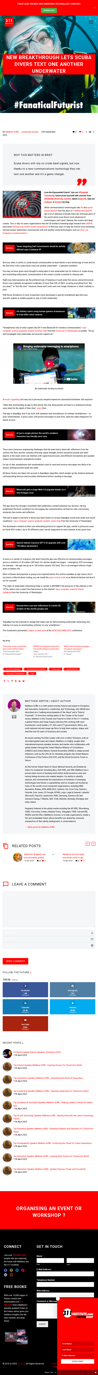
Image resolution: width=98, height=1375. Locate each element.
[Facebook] (4, 681)
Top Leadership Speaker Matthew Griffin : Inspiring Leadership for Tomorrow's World (51, 1091)
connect (67, 199)
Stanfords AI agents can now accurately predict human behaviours (34, 857)
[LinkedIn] (20, 681)
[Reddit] (23, 681)
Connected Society (30, 132)
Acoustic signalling (11, 399)
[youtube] (11, 1274)
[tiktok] (22, 1270)
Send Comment (15, 961)
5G (82, 207)
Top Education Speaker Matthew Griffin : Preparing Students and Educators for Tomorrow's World (53, 1130)
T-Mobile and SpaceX (82, 211)
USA (32, 673)
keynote (82, 199)
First (38, 1264)
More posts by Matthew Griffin (41, 827)
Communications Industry (36, 669)
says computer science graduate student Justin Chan (37, 521)
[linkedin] (17, 1270)
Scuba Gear (56, 669)
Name (40, 1256)
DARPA (89, 223)
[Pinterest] (12, 681)
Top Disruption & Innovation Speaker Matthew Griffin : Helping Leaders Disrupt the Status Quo (53, 1104)
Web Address (43, 1290)
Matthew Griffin (12, 132)
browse (58, 202)
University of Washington (67, 331)
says (39, 408)
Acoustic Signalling (13, 669)
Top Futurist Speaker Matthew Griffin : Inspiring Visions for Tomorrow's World (47, 1065)
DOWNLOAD (49, 10)
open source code (57, 577)
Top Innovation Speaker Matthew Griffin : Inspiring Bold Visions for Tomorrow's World (51, 1156)
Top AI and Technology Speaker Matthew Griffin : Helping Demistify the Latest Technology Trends (53, 1117)
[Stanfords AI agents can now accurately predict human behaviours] (18, 857)
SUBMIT (42, 1324)
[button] (88, 844)
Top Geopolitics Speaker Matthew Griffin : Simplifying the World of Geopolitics (48, 1078)
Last (68, 1264)
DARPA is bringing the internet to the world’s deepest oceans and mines (46, 648)
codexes (48, 202)
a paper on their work (36, 630)
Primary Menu (91, 22)
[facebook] (5, 1270)
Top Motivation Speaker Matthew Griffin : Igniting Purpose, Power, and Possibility (49, 1169)
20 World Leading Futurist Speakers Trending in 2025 (37, 1052)
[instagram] (11, 1270)
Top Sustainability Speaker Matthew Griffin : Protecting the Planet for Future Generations (52, 1143)
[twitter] (5, 1274)
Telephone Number (46, 1280)
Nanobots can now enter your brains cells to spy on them (73, 857)
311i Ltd (22, 1363)
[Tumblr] (16, 681)
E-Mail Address (45, 1269)
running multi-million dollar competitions (30, 227)
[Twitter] (8, 681)
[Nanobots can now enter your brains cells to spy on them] (57, 857)
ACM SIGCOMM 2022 (61, 630)
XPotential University (53, 199)
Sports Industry (72, 669)
